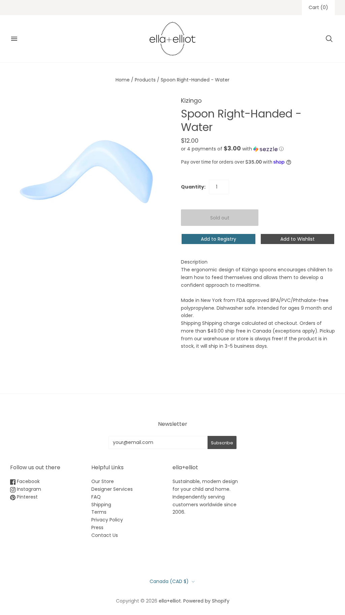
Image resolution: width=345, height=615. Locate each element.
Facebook (27, 481)
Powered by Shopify (206, 600)
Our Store (102, 481)
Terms (98, 512)
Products (145, 79)
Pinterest (26, 496)
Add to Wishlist (297, 239)
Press (97, 527)
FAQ (96, 496)
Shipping (101, 504)
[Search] (329, 38)
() (318, 7)
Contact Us (104, 535)
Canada (169, 581)
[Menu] (14, 39)
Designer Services (112, 489)
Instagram (28, 489)
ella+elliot (170, 600)
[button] (232, 148)
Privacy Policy (107, 519)
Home (123, 79)
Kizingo (191, 100)
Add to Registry (218, 239)
